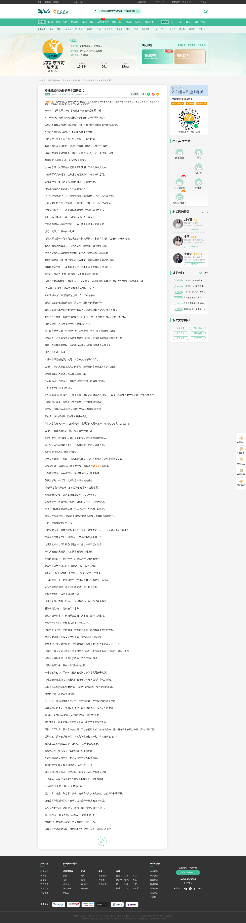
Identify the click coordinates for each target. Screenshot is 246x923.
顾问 (50, 22)
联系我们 (44, 880)
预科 (196, 22)
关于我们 (204, 2)
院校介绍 (180, 333)
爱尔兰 (172, 29)
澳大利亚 (79, 29)
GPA (199, 158)
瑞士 (118, 884)
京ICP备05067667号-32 (96, 916)
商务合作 (44, 884)
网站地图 (44, 893)
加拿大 (68, 29)
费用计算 (198, 188)
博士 (181, 22)
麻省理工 (97, 466)
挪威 (118, 888)
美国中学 (198, 338)
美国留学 (180, 338)
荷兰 (163, 29)
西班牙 (192, 29)
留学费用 (180, 328)
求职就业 (149, 22)
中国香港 (108, 29)
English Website (79, 2)
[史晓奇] (178, 258)
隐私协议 (168, 916)
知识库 (128, 22)
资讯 (92, 22)
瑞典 (126, 884)
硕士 (173, 22)
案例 (84, 22)
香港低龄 (102, 876)
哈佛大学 (50, 101)
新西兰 (90, 29)
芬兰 (126, 888)
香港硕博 (102, 884)
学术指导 (154, 884)
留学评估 (179, 158)
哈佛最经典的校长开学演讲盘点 (100, 80)
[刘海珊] (178, 224)
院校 (65, 22)
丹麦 (135, 884)
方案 (58, 22)
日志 (83, 80)
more (203, 212)
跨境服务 (154, 888)
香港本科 (102, 880)
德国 (136, 29)
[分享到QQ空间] (157, 94)
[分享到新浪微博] (153, 94)
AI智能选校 (103, 22)
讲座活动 (75, 22)
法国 (156, 29)
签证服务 (154, 893)
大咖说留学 (142, 2)
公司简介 (44, 871)
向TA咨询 (194, 230)
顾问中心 (57, 80)
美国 (52, 29)
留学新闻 (198, 333)
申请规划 (154, 871)
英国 (59, 29)
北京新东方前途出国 (71, 80)
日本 (99, 29)
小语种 (153, 897)
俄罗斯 (136, 888)
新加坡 (119, 29)
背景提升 (154, 880)
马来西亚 (146, 29)
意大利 (182, 29)
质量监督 (44, 888)
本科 (188, 22)
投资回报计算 (179, 202)
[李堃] (178, 242)
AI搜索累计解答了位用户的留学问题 (117, 11)
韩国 (128, 29)
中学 (203, 22)
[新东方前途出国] (55, 11)
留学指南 (198, 328)
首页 (40, 2)
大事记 (43, 876)
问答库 (138, 22)
